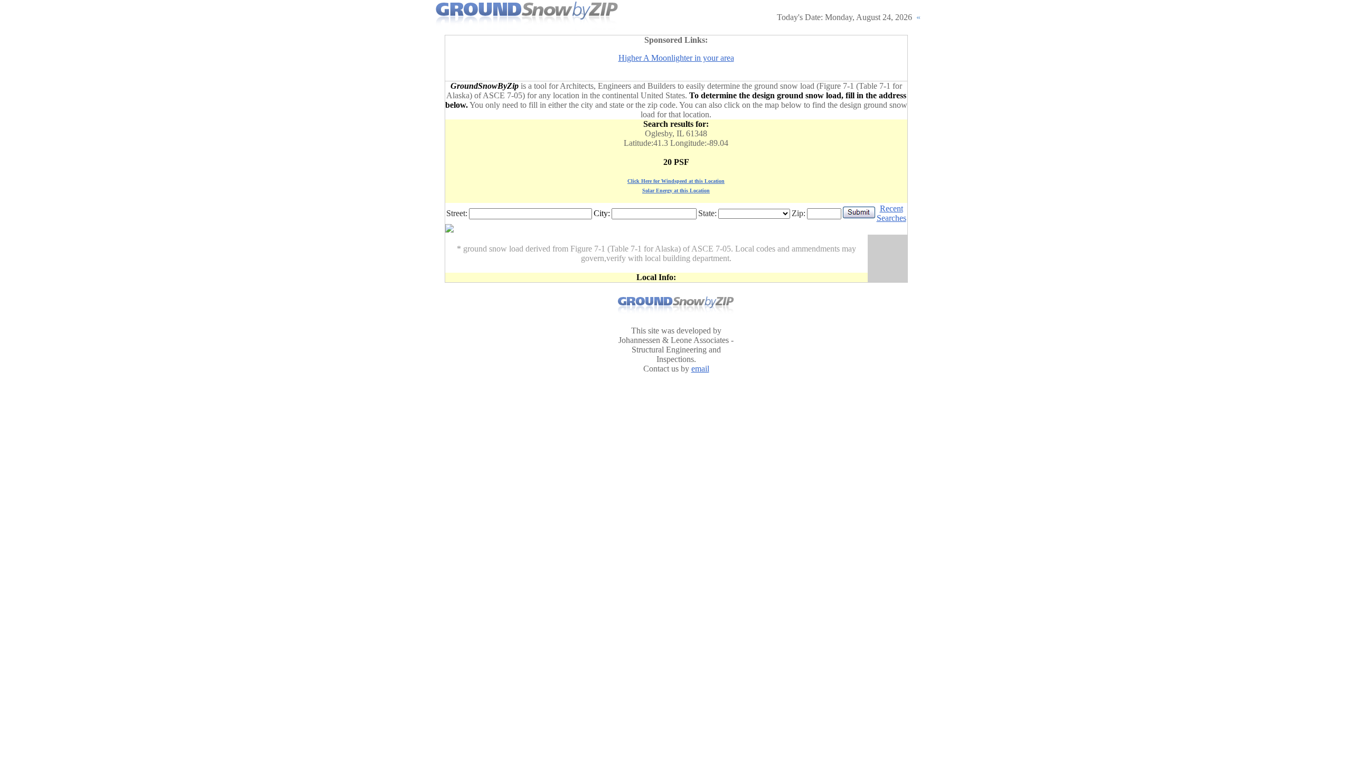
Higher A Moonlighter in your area (676, 57)
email (700, 368)
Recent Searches (891, 213)
